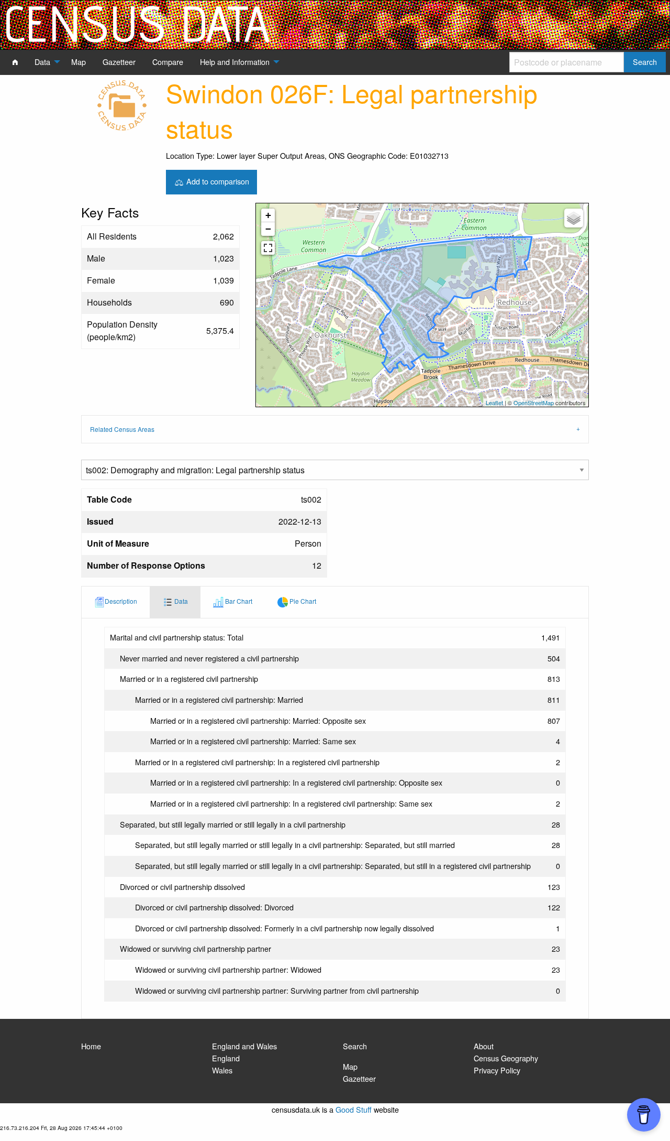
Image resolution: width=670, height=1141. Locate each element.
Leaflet (494, 402)
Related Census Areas (122, 429)
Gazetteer (359, 1078)
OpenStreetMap (533, 402)
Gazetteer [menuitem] (119, 61)
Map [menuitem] (78, 61)
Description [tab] (121, 600)
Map (350, 1066)
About (484, 1045)
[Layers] (573, 218)
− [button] (268, 228)
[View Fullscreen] (268, 248)
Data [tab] (180, 600)
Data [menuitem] (42, 61)
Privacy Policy (497, 1069)
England (226, 1057)
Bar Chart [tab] (238, 600)
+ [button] (268, 215)
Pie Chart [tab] (302, 600)
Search (355, 1045)
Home (91, 1045)
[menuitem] (15, 62)
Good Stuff (354, 1109)
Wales (222, 1069)
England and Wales (244, 1045)
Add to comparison (216, 180)
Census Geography (506, 1057)
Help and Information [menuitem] (235, 61)
